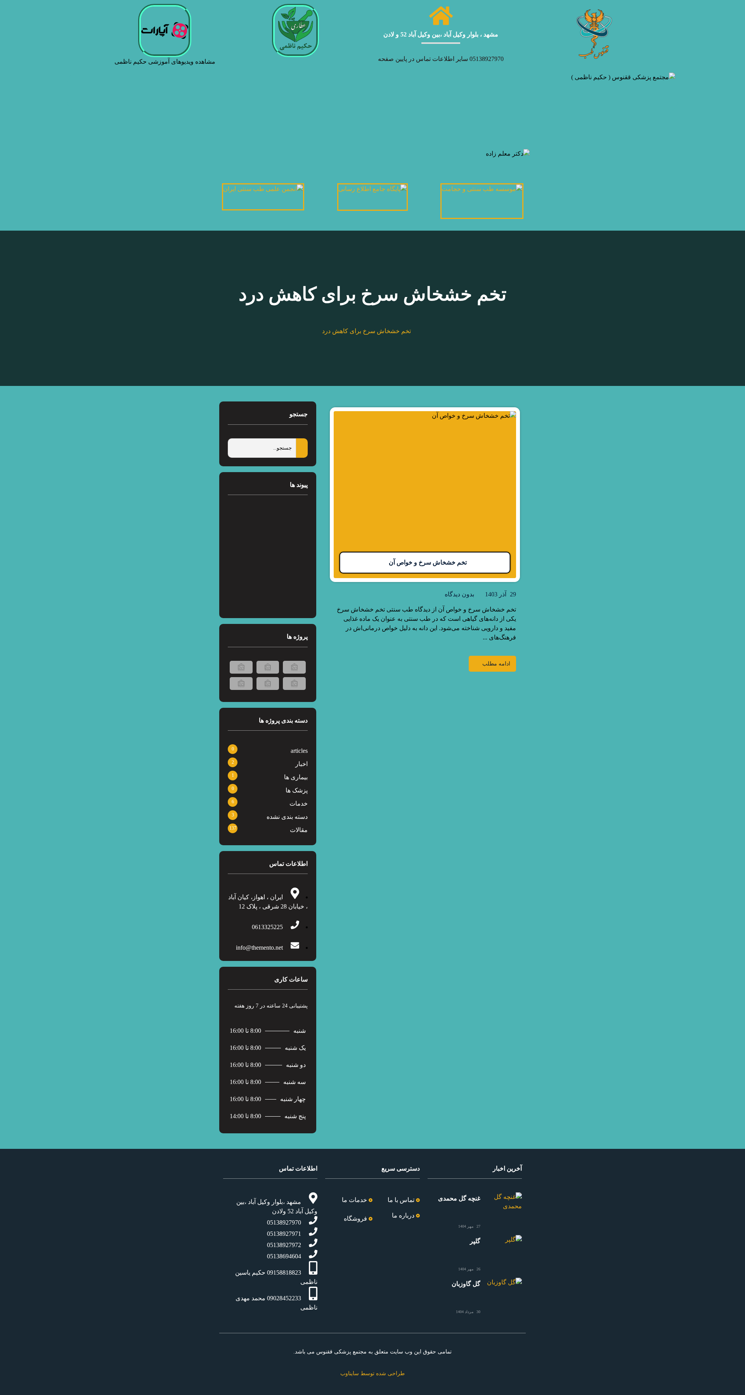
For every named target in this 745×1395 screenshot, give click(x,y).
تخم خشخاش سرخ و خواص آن (428, 562)
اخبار (301, 764)
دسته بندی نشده (287, 816)
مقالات (299, 830)
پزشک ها (297, 790)
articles (299, 750)
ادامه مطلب (496, 664)
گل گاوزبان (466, 1283)
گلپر (475, 1241)
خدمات (298, 803)
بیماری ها (296, 777)
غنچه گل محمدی (459, 1198)
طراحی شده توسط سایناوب (372, 1373)
